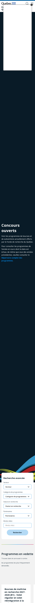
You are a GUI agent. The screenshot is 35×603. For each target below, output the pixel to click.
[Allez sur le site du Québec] (8, 3)
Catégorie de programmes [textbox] (15, 496)
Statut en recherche (10, 502)
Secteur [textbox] (8, 487)
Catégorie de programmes (13, 492)
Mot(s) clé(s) (7, 521)
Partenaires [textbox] (10, 516)
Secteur (6, 482)
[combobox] (17, 487)
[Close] (31, 5)
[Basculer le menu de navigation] (32, 3)
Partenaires (7, 511)
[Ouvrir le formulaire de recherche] (27, 3)
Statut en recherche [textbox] (13, 506)
